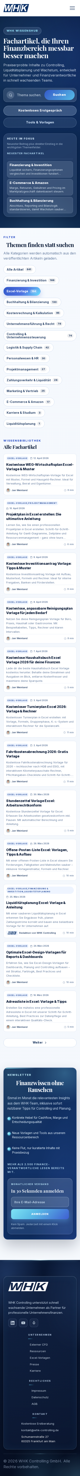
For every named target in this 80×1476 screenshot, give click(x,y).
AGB (35, 1403)
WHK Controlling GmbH (40, 1461)
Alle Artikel (19, 269)
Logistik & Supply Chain (28, 347)
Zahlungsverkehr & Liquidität (32, 380)
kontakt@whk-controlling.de (40, 1430)
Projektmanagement (26, 369)
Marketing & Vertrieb (26, 391)
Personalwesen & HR (26, 358)
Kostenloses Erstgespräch (40, 110)
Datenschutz (40, 1397)
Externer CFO (39, 1344)
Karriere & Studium (23, 412)
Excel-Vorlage (21, 291)
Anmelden (40, 1214)
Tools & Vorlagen (40, 122)
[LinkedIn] (12, 1323)
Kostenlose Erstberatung (37, 1423)
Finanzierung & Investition (30, 280)
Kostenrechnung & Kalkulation (33, 313)
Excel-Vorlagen (40, 1357)
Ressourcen (38, 1351)
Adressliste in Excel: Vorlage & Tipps (36, 1002)
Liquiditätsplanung (23, 423)
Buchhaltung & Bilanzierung (32, 302)
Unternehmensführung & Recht (34, 324)
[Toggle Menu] (72, 8)
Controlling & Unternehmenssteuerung (39, 335)
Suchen (59, 95)
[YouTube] (23, 1323)
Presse (34, 1364)
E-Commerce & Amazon (28, 402)
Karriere (35, 1370)
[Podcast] (34, 1323)
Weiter (38, 1042)
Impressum (39, 1390)
